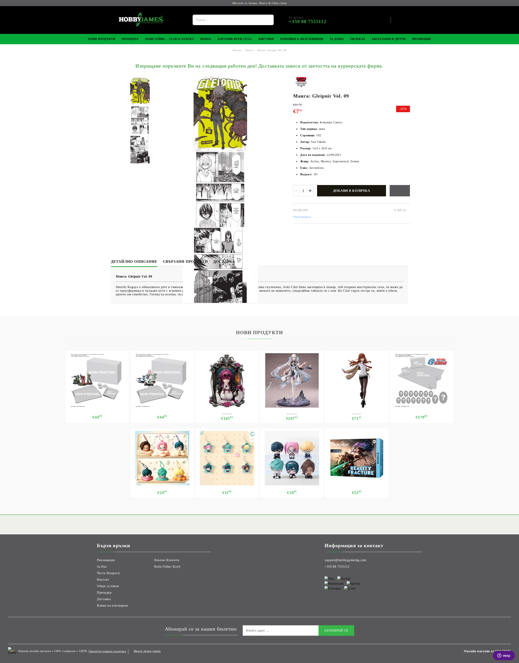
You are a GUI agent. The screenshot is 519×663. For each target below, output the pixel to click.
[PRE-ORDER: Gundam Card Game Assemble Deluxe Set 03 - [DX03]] (421, 380)
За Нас (102, 566)
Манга (205, 39)
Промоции (421, 39)
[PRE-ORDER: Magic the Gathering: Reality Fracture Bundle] (356, 458)
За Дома (337, 39)
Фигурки (266, 39)
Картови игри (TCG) (235, 39)
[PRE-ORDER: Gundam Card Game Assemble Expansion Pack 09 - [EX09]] (162, 380)
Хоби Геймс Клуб (167, 566)
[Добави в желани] (400, 190)
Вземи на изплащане (112, 605)
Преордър (130, 39)
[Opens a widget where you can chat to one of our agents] (504, 656)
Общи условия (108, 586)
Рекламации (106, 560)
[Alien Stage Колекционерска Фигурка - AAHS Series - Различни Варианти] (292, 458)
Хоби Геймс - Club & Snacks (169, 39)
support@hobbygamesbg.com (345, 560)
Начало (237, 50)
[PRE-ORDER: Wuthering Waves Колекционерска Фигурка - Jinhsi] (292, 380)
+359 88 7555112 (337, 566)
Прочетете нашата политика (107, 651)
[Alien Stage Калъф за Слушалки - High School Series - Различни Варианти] (162, 458)
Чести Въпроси (108, 573)
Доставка (224, 261)
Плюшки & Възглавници (301, 39)
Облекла (357, 39)
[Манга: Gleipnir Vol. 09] (140, 90)
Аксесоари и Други (389, 39)
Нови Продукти (101, 39)
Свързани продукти (185, 261)
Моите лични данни (147, 651)
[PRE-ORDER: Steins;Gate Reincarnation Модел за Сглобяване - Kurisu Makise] (356, 380)
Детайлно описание (134, 261)
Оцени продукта (302, 216)
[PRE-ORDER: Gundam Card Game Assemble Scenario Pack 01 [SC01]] (97, 380)
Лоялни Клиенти (166, 560)
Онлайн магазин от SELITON (487, 651)
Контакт (103, 579)
